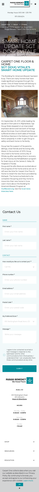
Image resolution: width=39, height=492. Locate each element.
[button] (19, 267)
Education (9, 460)
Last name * (6, 240)
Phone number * (8, 274)
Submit (19, 368)
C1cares (24, 24)
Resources (9, 451)
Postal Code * (7, 302)
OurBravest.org (7, 189)
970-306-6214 (19, 16)
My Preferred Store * (9, 316)
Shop (7, 442)
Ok (19, 484)
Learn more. (28, 481)
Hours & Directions (19, 399)
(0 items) (35, 4)
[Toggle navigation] (3, 4)
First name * (6, 226)
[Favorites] (31, 4)
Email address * (8, 288)
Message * (6, 329)
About (15, 24)
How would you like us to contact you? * (16, 261)
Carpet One (5, 24)
